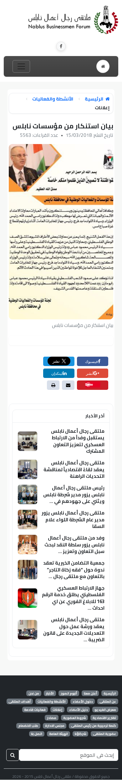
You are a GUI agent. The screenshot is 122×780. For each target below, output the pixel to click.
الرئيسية (94, 99)
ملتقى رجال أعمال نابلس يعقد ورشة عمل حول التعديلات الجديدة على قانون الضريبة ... (73, 629)
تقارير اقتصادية (104, 718)
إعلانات (57, 709)
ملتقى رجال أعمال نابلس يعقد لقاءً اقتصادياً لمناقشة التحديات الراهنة (73, 469)
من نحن (33, 693)
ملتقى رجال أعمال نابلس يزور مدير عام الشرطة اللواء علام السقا (73, 519)
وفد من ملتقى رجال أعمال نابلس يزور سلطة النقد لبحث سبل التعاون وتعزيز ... (74, 544)
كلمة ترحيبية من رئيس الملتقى (93, 726)
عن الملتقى (107, 701)
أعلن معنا (90, 693)
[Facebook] (61, 46)
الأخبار (50, 693)
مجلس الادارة (54, 726)
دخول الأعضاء (83, 701)
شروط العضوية (74, 718)
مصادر (51, 718)
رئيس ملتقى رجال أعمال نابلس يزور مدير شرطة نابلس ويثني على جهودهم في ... (73, 494)
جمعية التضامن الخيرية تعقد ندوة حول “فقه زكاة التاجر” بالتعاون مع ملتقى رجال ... (73, 569)
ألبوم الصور (69, 693)
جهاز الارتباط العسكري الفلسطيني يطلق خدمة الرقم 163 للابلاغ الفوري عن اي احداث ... (73, 597)
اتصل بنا (36, 734)
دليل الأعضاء (78, 709)
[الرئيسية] (102, 66)
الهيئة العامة (58, 734)
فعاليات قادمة (35, 709)
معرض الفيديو (105, 709)
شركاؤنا (80, 734)
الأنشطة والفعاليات (52, 99)
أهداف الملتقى (19, 701)
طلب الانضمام (28, 726)
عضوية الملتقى (104, 734)
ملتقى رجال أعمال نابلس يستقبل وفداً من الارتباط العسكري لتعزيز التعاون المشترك (77, 441)
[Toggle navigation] (21, 66)
